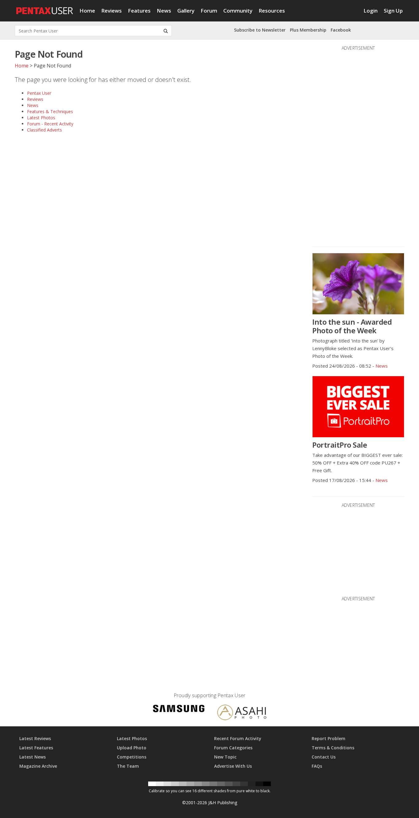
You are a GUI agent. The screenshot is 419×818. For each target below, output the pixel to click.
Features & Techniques (50, 111)
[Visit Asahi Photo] (241, 713)
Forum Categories (233, 748)
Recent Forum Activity (237, 738)
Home (87, 10)
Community (237, 10)
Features (139, 10)
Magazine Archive (38, 766)
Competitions (131, 757)
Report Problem (328, 738)
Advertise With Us (233, 766)
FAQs (317, 766)
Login (370, 10)
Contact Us (324, 757)
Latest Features (36, 748)
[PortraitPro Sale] (358, 407)
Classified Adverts (44, 130)
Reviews (111, 10)
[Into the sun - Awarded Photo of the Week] (358, 284)
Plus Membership (308, 30)
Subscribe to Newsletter (260, 30)
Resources (272, 10)
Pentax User (39, 93)
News (164, 10)
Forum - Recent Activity (50, 124)
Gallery (185, 10)
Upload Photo (131, 748)
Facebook (341, 30)
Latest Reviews (35, 738)
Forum (209, 10)
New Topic (225, 757)
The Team (128, 766)
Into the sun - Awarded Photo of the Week (352, 326)
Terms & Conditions (333, 748)
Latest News (32, 757)
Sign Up (393, 10)
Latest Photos (41, 117)
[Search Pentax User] (165, 31)
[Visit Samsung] (179, 710)
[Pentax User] (44, 7)
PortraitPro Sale (339, 445)
